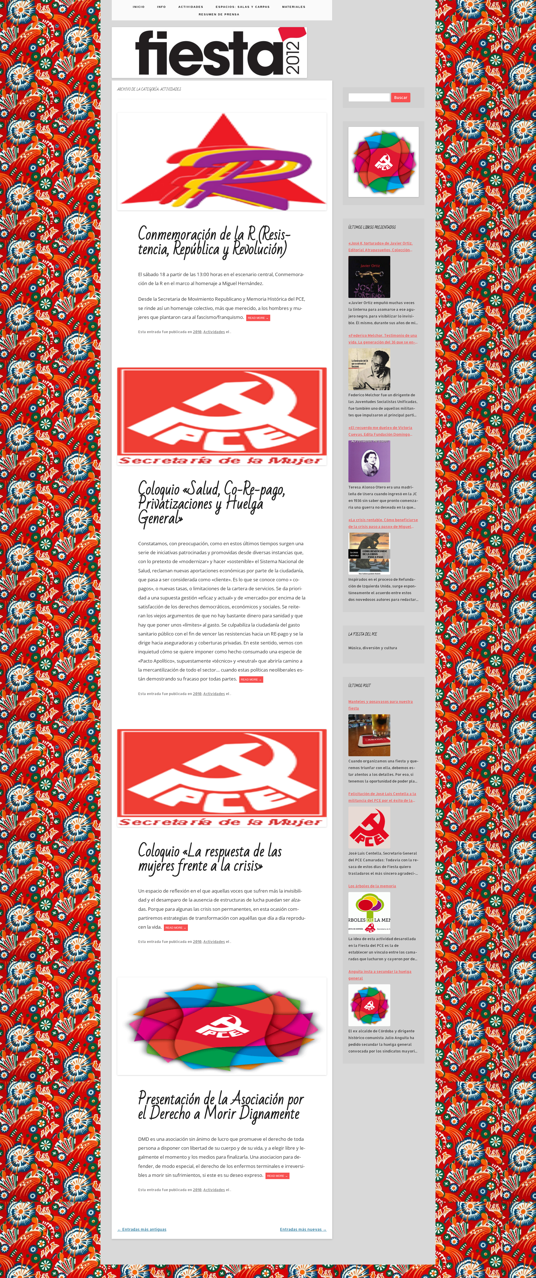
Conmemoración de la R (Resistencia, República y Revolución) (214, 242)
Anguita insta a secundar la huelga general (379, 974)
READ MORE (258, 317)
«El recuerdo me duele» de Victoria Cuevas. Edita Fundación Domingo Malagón (380, 431)
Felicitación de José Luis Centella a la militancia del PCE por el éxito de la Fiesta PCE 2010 (382, 797)
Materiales (294, 7)
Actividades (191, 7)
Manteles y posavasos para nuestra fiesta (380, 704)
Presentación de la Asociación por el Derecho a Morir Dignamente (221, 1106)
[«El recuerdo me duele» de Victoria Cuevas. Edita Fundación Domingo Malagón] (369, 461)
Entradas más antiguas (141, 1229)
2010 (197, 331)
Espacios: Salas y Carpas (243, 7)
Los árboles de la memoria (372, 886)
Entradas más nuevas (303, 1229)
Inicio (139, 7)
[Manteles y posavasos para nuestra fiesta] (369, 735)
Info (161, 7)
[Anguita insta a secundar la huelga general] (369, 1005)
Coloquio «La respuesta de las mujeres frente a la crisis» (210, 858)
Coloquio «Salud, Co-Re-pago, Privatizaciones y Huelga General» (211, 504)
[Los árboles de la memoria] (369, 913)
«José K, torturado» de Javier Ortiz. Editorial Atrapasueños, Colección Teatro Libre (380, 247)
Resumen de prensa (219, 14)
